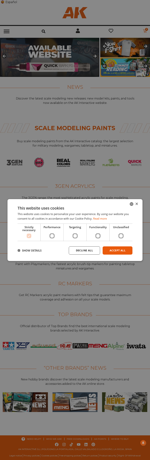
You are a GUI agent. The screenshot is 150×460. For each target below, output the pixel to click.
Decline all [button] (84, 250)
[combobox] (131, 204)
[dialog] (75, 230)
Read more (100, 218)
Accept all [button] (117, 250)
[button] (30, 250)
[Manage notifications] (143, 443)
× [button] (136, 203)
